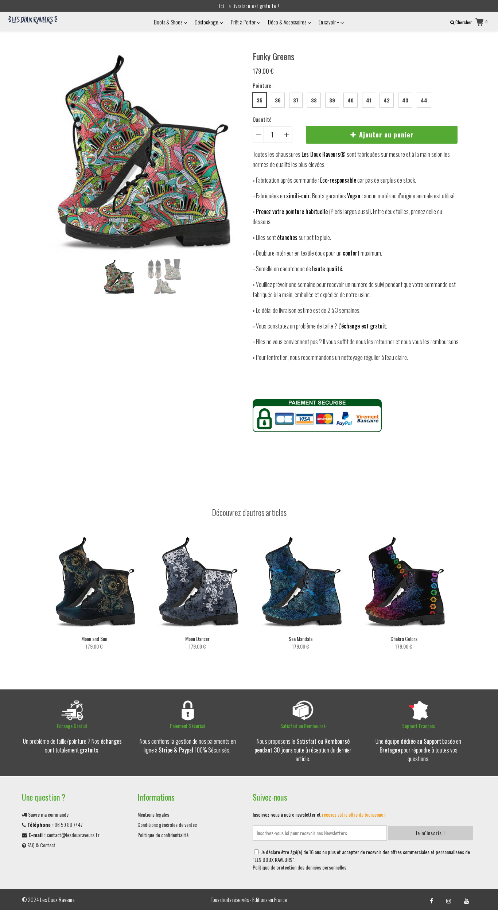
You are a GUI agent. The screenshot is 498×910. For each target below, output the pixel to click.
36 (278, 100)
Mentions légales (153, 814)
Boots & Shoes (168, 22)
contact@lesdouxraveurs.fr (73, 835)
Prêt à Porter (244, 22)
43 (405, 100)
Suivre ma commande (48, 814)
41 (368, 100)
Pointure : (263, 85)
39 (332, 100)
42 (387, 100)
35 (259, 100)
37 (296, 100)
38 (314, 100)
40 (350, 100)
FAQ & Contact (40, 845)
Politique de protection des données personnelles (299, 867)
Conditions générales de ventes (167, 824)
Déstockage (207, 22)
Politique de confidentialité (162, 835)
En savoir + (329, 22)
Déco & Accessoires (287, 22)
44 (424, 100)
